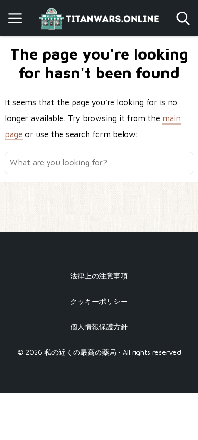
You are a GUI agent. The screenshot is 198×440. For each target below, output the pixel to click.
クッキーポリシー (99, 301)
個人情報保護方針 (99, 326)
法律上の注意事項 (99, 275)
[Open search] (183, 18)
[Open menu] (15, 18)
